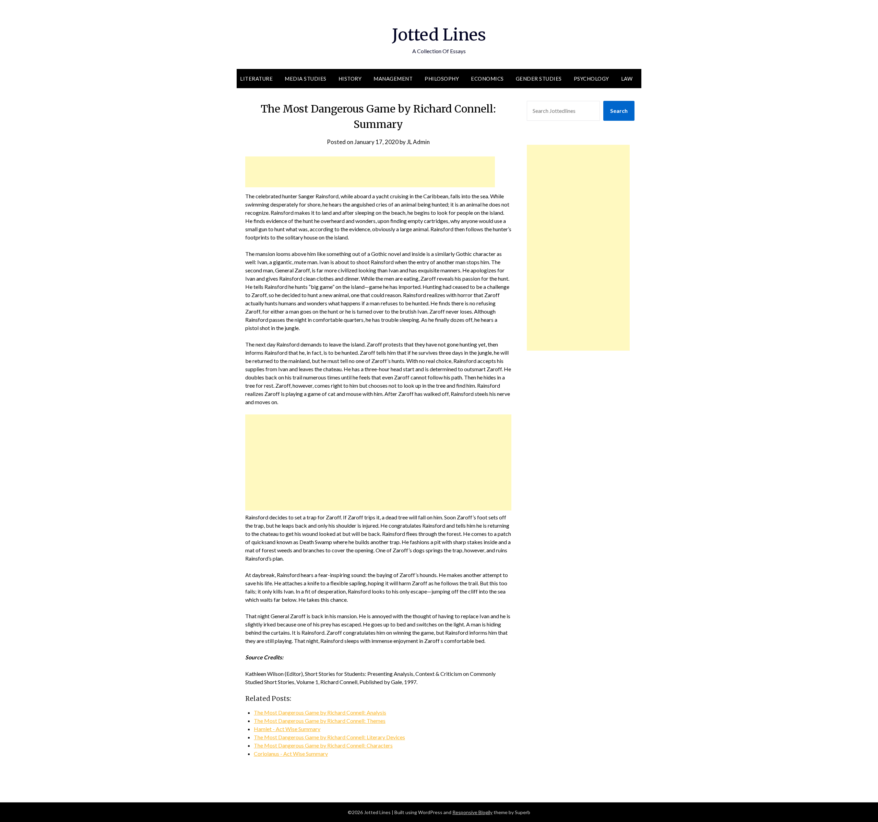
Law (627, 78)
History (350, 78)
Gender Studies (539, 78)
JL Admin (418, 141)
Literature (256, 78)
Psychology (591, 78)
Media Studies (306, 78)
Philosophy (442, 78)
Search (619, 110)
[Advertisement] (370, 171)
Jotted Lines (439, 34)
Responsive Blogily (472, 812)
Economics (487, 78)
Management (393, 78)
